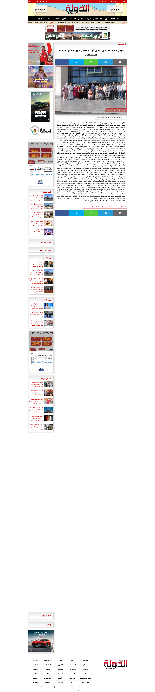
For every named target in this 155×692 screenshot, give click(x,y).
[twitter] (43, 1)
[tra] (40, 175)
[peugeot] (40, 107)
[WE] (40, 77)
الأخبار (113, 18)
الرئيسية (85, 660)
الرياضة (88, 18)
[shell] (40, 54)
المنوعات (39, 18)
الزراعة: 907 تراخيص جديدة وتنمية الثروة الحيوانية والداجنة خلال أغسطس (46, 22)
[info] (32, 1)
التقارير (64, 18)
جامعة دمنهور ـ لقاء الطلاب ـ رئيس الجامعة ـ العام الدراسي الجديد (104, 207)
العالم (85, 674)
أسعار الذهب (45, 250)
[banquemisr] (77, 28)
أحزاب (60, 678)
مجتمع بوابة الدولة (85, 678)
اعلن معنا (60, 682)
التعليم (48, 674)
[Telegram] (105, 62)
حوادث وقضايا (98, 18)
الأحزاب (73, 674)
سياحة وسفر (86, 682)
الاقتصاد (47, 18)
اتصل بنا (35, 682)
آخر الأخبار (47, 258)
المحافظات (56, 18)
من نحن (73, 682)
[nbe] (77, 36)
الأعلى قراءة (46, 378)
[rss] (37, 1)
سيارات (35, 678)
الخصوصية (48, 682)
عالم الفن (72, 678)
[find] (34, 1)
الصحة (48, 669)
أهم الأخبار (46, 300)
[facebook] (46, 1)
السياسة (73, 18)
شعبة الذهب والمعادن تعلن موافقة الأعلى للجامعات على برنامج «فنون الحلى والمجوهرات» (112, 22)
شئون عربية (47, 678)
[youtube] (40, 1)
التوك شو (35, 674)
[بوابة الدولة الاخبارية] (41, 641)
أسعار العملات (45, 242)
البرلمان (80, 18)
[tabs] (29, 1)
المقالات (35, 669)
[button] (30, 641)
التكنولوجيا (73, 669)
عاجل (106, 18)
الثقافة (60, 669)
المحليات (60, 674)
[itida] (40, 130)
